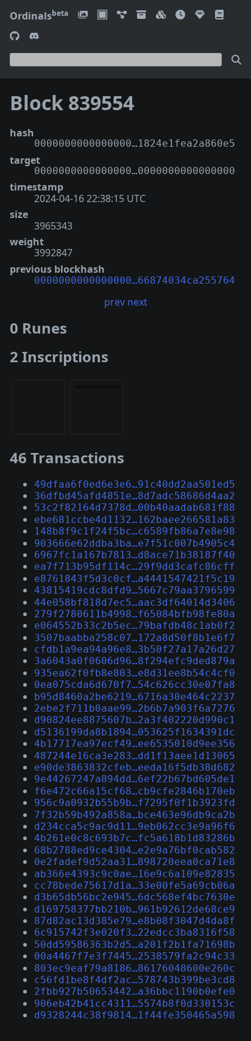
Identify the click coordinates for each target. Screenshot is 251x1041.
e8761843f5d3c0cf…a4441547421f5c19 (134, 578)
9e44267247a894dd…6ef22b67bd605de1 (134, 779)
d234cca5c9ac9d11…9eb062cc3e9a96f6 (134, 826)
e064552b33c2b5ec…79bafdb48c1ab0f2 (134, 625)
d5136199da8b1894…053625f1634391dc (134, 732)
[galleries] (141, 15)
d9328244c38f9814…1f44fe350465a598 (134, 1015)
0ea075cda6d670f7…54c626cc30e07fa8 (134, 684)
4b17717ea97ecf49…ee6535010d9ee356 (134, 743)
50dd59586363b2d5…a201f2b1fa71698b (134, 944)
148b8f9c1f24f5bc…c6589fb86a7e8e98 (134, 531)
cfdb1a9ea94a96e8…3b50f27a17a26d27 (134, 649)
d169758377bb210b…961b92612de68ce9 (134, 909)
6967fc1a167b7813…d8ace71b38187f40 (134, 555)
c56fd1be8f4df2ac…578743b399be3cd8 (134, 980)
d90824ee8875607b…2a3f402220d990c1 (134, 720)
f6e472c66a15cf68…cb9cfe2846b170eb (134, 791)
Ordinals (39, 15)
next (137, 302)
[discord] (34, 37)
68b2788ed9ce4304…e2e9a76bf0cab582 (134, 850)
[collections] (122, 15)
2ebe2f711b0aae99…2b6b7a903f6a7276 (134, 708)
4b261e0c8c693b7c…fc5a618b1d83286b (134, 838)
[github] (14, 37)
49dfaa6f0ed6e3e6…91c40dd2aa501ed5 (134, 484)
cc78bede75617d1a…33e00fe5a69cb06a (134, 885)
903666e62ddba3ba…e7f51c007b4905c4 (134, 543)
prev (114, 302)
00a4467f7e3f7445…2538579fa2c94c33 (134, 956)
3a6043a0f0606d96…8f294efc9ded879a (134, 661)
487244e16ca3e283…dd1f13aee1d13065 (134, 756)
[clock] (180, 15)
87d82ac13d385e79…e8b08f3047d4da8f (134, 921)
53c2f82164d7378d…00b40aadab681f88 (134, 507)
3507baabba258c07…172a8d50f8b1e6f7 (134, 637)
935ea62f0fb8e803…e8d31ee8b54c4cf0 (134, 673)
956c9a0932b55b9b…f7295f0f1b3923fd (134, 802)
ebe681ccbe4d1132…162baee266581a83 (134, 519)
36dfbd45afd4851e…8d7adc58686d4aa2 (134, 496)
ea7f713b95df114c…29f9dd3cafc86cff (134, 566)
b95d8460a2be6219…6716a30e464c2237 (134, 697)
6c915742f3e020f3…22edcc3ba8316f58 (134, 932)
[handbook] (219, 15)
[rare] (200, 15)
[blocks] (161, 15)
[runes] (102, 15)
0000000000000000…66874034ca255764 (134, 280)
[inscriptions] (83, 15)
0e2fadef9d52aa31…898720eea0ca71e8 (134, 862)
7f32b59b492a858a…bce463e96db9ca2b (134, 815)
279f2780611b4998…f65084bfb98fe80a (134, 614)
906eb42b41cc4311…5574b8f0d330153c (134, 1003)
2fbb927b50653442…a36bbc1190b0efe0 (134, 991)
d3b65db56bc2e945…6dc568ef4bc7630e (134, 897)
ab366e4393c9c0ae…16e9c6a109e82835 (134, 874)
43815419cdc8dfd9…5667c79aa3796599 (134, 590)
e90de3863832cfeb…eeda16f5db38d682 (134, 767)
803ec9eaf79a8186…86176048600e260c (134, 968)
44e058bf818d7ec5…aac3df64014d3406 (134, 602)
